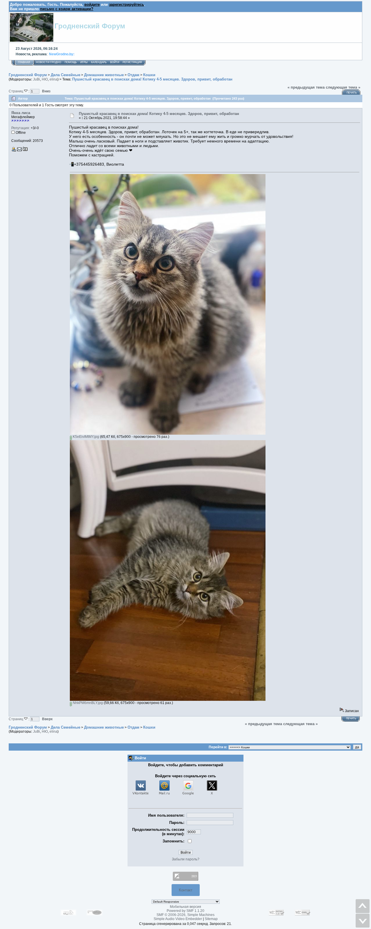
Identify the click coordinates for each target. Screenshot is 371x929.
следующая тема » (343, 87)
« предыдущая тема (306, 87)
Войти (114, 62)
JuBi (36, 79)
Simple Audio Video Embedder (178, 919)
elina (53, 79)
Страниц (16, 91)
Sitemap (211, 919)
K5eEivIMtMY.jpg (85, 437)
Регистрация (132, 62)
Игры (84, 62)
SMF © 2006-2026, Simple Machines (185, 915)
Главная (24, 62)
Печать (352, 92)
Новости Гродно (48, 62)
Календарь (99, 62)
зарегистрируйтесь (126, 4)
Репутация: (20, 128)
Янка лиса (20, 113)
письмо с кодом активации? (66, 9)
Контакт (185, 890)
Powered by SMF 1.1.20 (185, 911)
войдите (92, 4)
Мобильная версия (185, 907)
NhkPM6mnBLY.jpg (87, 703)
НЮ (45, 79)
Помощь (71, 62)
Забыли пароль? (185, 859)
